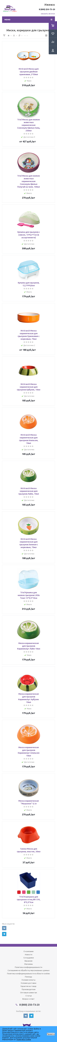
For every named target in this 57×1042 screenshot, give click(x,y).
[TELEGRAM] (4, 934)
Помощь (28, 977)
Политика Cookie (23, 1039)
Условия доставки (28, 983)
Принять (51, 1034)
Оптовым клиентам (28, 992)
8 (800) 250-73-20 (47, 9)
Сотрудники (28, 958)
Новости (28, 954)
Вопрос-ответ (28, 999)
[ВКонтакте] (4, 928)
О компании (28, 951)
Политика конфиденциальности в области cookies (28, 973)
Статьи (28, 996)
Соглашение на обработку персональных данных (29, 970)
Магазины (28, 964)
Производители (28, 989)
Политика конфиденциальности (28, 967)
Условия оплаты (28, 980)
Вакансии (28, 961)
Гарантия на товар (28, 986)
